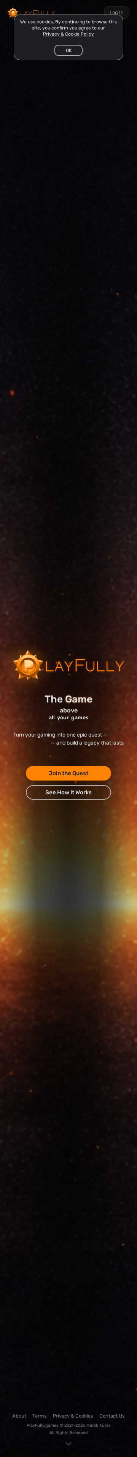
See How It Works (68, 792)
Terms (39, 1416)
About (19, 1416)
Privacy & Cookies (73, 1416)
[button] (68, 50)
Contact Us (112, 1416)
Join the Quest (68, 773)
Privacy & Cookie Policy (68, 34)
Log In (117, 12)
